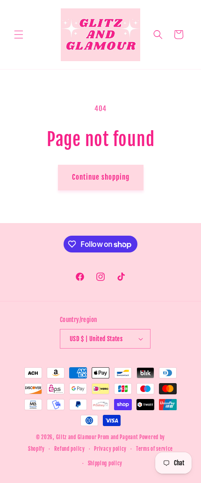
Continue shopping (100, 177)
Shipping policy (105, 463)
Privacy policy (110, 449)
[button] (18, 34)
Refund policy (69, 449)
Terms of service (154, 449)
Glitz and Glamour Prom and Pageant (98, 437)
